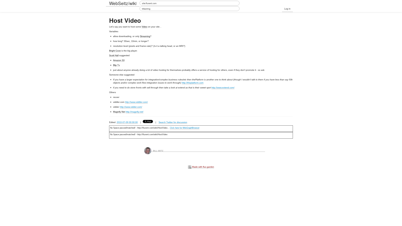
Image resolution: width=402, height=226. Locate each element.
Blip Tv (116, 65)
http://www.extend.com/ (222, 87)
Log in (287, 8)
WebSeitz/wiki (122, 3)
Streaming (145, 36)
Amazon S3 (119, 60)
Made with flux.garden (202, 167)
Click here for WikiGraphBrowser (184, 128)
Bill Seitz (158, 150)
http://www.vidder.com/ (131, 107)
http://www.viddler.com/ (136, 102)
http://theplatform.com (193, 82)
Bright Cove (115, 50)
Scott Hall (114, 55)
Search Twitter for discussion (173, 122)
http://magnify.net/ (134, 111)
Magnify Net (119, 111)
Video (144, 26)
